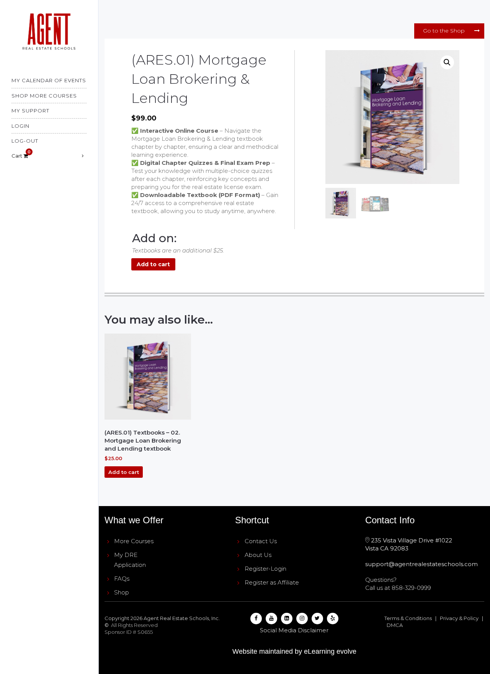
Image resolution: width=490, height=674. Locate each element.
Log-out (24, 141)
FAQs (121, 578)
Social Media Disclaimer (294, 630)
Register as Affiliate (272, 582)
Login (20, 126)
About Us (258, 554)
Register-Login (265, 568)
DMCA (395, 625)
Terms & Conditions (408, 618)
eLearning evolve (330, 651)
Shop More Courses (44, 96)
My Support (30, 110)
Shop (121, 592)
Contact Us (261, 541)
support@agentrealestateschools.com (421, 564)
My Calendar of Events (48, 80)
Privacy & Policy (459, 618)
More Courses (134, 541)
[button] (447, 62)
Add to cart (153, 264)
